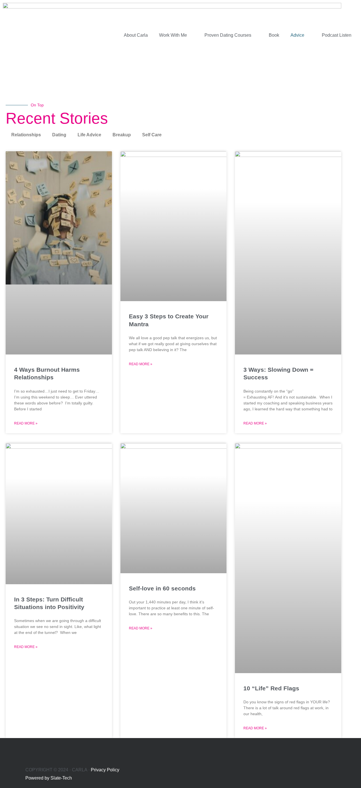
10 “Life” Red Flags (271, 688)
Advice (297, 35)
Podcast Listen (336, 35)
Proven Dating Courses (227, 35)
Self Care (152, 134)
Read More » (26, 423)
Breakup (122, 134)
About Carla (136, 35)
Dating (59, 134)
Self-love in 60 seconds (162, 588)
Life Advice (89, 134)
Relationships (26, 134)
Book (274, 35)
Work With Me (173, 35)
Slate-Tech (61, 778)
